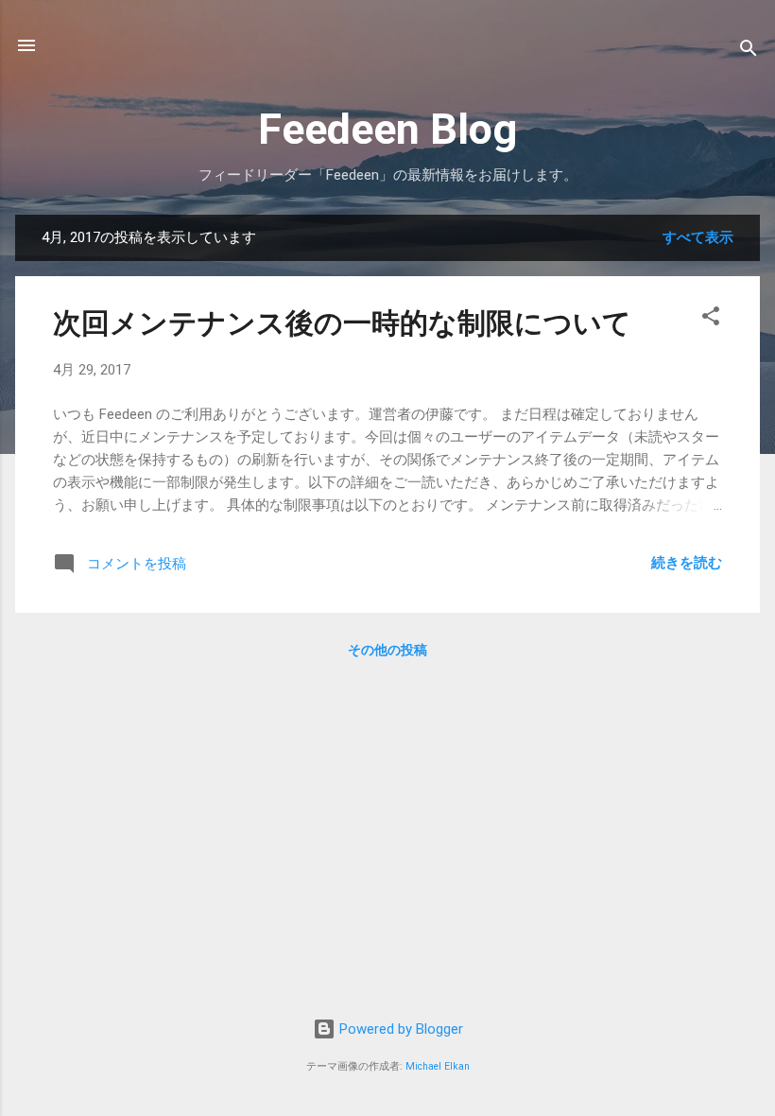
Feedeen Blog (387, 129)
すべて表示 (698, 237)
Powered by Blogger (399, 1029)
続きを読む (686, 562)
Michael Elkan (437, 1066)
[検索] (748, 51)
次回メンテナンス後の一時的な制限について (342, 323)
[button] (710, 319)
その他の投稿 (387, 649)
